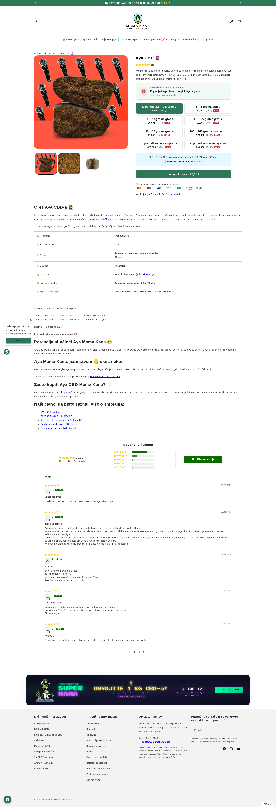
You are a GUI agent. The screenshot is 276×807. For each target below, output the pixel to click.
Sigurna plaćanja (95, 746)
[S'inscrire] (238, 730)
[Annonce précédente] (35, 3)
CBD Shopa (61, 392)
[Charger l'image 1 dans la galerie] (46, 163)
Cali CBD (39, 740)
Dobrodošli (40, 53)
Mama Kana (47, 800)
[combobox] (267, 804)
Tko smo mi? (93, 723)
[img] (52, 485)
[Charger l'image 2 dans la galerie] (69, 163)
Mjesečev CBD (42, 746)
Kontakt (90, 729)
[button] (37, 21)
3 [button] (139, 652)
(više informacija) (146, 274)
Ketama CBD (41, 768)
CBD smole (54, 53)
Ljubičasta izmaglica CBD (48, 735)
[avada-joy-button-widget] (8, 799)
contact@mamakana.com (156, 742)
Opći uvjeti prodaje (96, 757)
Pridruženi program (97, 774)
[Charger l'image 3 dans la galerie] (92, 163)
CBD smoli (108, 219)
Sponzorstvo (93, 779)
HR (269, 804)
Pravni (90, 751)
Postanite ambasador (98, 768)
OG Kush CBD (41, 729)
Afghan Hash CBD (44, 763)
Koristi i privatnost (96, 763)
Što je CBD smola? (50, 412)
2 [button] (134, 652)
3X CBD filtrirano (43, 757)
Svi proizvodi (173, 194)
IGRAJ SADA (230, 689)
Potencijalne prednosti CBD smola (59, 428)
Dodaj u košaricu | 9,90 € (184, 174)
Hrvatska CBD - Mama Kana (105, 376)
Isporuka (91, 735)
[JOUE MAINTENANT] (138, 690)
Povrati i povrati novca (98, 740)
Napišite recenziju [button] (203, 459)
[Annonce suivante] (240, 3)
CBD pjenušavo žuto (45, 751)
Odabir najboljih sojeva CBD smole (59, 424)
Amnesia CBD (41, 723)
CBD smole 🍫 (156, 194)
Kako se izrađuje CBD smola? (56, 416)
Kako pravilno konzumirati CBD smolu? (61, 420)
